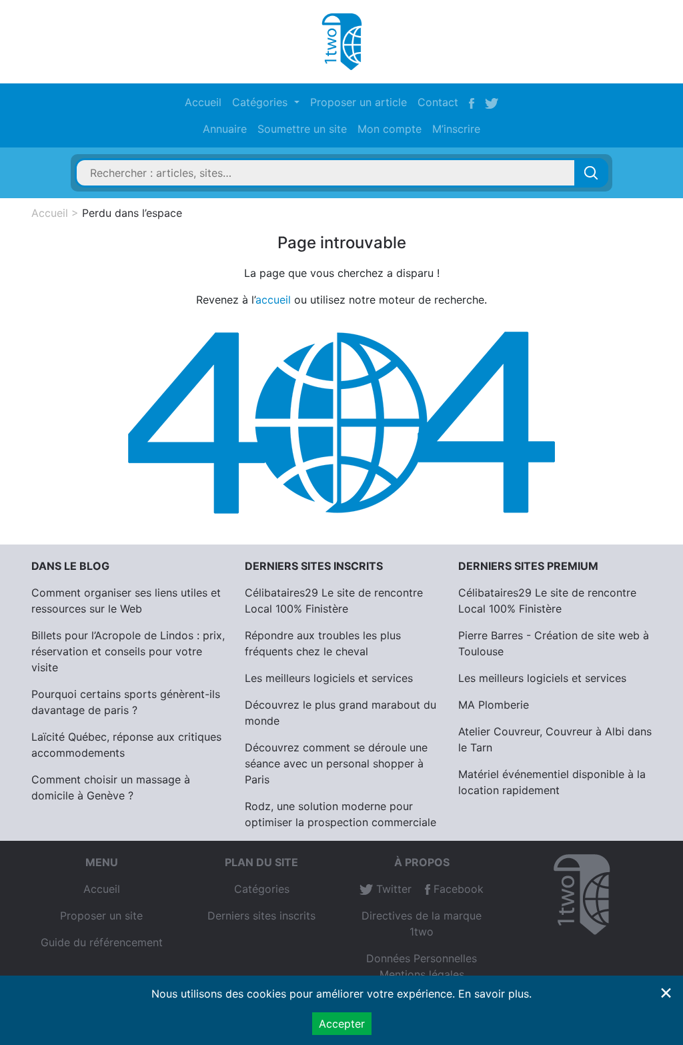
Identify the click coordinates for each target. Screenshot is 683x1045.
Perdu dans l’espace (132, 213)
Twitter (392, 889)
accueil (273, 299)
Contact (438, 102)
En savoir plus (493, 993)
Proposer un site (101, 915)
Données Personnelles (421, 958)
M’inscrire (456, 128)
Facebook (457, 889)
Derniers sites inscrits (261, 915)
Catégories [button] (261, 102)
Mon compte (390, 128)
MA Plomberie (493, 704)
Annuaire (225, 128)
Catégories (261, 889)
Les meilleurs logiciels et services (329, 678)
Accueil (203, 102)
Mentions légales (422, 974)
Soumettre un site (302, 128)
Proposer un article (358, 102)
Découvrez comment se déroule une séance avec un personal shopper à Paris (336, 763)
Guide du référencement (102, 942)
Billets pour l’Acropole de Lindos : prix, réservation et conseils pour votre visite (128, 651)
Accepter (342, 1023)
